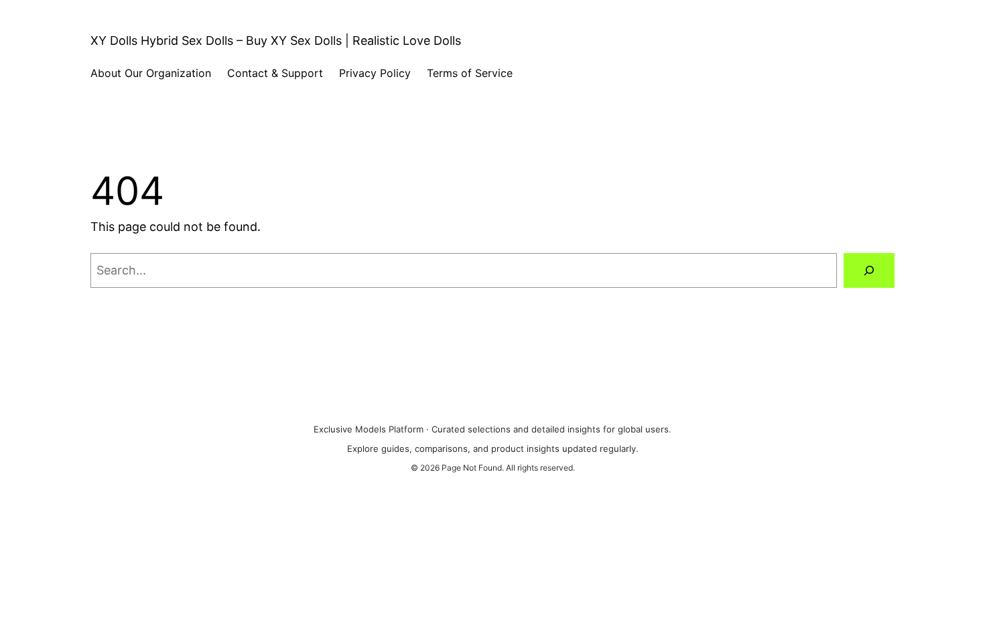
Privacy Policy (375, 73)
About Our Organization (150, 73)
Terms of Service (470, 73)
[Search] (869, 270)
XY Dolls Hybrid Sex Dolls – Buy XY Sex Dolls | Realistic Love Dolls (275, 40)
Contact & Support (275, 73)
